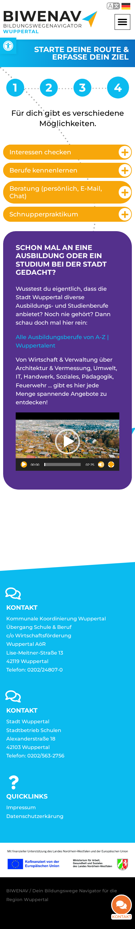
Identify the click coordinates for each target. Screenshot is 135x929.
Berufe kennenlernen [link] (43, 170)
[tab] (67, 152)
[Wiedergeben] (24, 464)
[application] (67, 441)
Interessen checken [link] (40, 152)
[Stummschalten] (101, 464)
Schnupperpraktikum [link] (43, 214)
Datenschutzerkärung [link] (34, 816)
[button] (122, 22)
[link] (8, 46)
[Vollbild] (111, 464)
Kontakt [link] (121, 916)
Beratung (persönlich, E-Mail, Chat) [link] (55, 192)
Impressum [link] (21, 807)
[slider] (62, 464)
